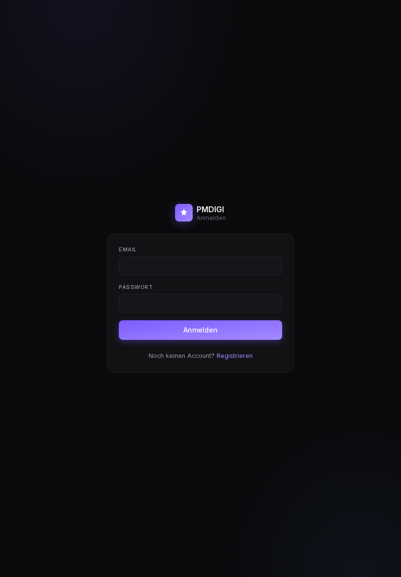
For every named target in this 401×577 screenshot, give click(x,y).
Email (128, 249)
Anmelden (200, 330)
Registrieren (235, 355)
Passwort (136, 287)
